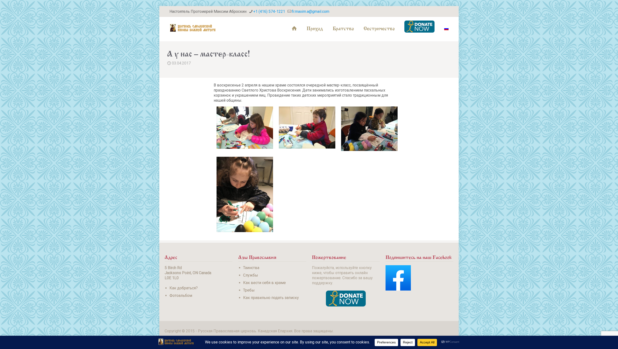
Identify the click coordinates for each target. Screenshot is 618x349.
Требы (249, 290)
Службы (250, 275)
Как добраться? (183, 288)
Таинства (251, 267)
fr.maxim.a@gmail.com (310, 11)
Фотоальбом (180, 295)
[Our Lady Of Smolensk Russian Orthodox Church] (192, 28)
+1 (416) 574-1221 (269, 11)
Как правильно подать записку (271, 297)
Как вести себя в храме (264, 282)
